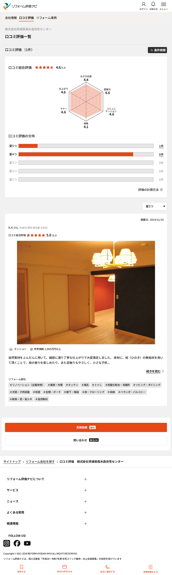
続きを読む (153, 371)
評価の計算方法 (148, 189)
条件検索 (160, 50)
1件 (161, 146)
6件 (161, 154)
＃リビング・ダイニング (146, 384)
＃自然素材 (41, 399)
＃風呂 (85, 384)
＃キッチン (72, 384)
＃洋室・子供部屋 (20, 392)
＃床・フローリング (93, 392)
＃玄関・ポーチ (52, 392)
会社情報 (11, 18)
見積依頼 (85, 427)
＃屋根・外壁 (55, 384)
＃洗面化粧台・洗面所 (117, 384)
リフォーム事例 (46, 18)
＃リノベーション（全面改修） (27, 384)
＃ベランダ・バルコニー (132, 392)
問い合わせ (85, 440)
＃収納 (111, 392)
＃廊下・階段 (71, 392)
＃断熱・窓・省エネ (21, 399)
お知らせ (154, 8)
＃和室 (36, 392)
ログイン (143, 8)
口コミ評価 (26, 18)
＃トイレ (97, 384)
